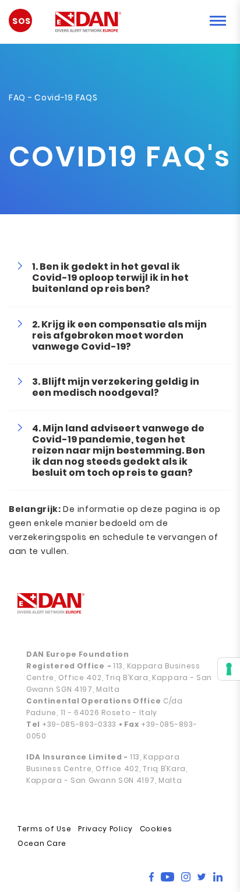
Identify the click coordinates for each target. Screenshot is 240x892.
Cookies (156, 829)
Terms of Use (44, 829)
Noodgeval (26, 24)
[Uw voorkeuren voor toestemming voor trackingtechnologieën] (229, 669)
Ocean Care (41, 843)
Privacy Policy (105, 829)
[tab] (120, 277)
